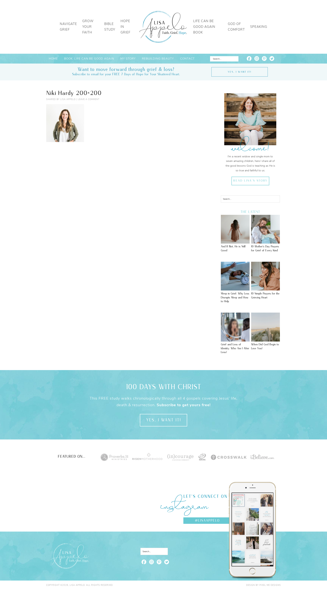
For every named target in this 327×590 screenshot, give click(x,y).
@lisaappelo (207, 520)
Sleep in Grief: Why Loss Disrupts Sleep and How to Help (235, 297)
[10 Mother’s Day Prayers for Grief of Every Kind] (265, 241)
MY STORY (128, 59)
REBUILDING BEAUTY (158, 59)
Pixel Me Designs (270, 585)
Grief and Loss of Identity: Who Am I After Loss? (235, 348)
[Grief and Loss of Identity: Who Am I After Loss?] (235, 339)
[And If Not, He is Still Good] (235, 241)
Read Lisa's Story (250, 180)
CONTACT (187, 59)
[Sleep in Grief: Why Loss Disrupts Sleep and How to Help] (235, 288)
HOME (53, 59)
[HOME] (163, 27)
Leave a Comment (88, 99)
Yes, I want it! (239, 71)
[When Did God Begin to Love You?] (265, 339)
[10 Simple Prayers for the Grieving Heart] (265, 288)
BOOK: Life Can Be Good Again (89, 59)
